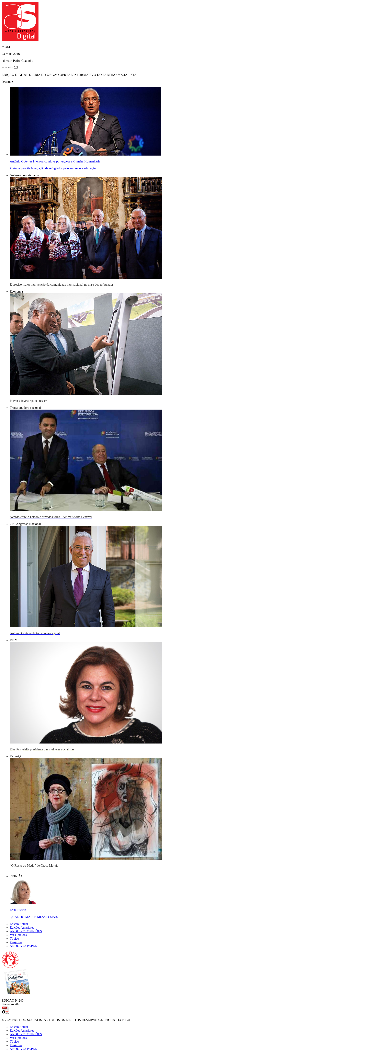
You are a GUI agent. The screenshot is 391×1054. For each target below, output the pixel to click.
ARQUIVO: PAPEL (23, 946)
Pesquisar (16, 942)
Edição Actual (19, 924)
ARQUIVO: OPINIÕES (26, 931)
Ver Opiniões (18, 935)
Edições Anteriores (22, 927)
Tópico (14, 938)
